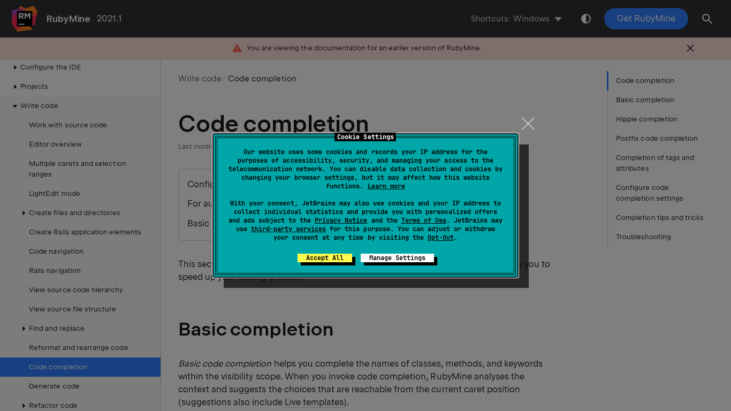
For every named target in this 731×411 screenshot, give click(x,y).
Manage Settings (397, 258)
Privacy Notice (341, 220)
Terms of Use (423, 220)
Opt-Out (441, 237)
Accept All (325, 258)
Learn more (386, 186)
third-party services (288, 229)
